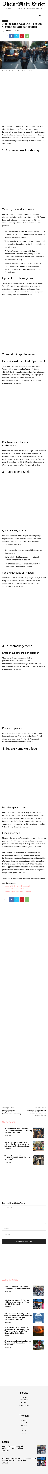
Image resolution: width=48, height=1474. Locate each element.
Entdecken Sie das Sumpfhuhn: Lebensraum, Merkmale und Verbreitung (11, 1112)
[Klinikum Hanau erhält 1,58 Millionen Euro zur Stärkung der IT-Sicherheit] (38, 1304)
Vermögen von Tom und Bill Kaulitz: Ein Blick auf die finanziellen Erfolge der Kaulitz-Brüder (36, 1113)
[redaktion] (3, 31)
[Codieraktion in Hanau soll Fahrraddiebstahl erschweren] (38, 1291)
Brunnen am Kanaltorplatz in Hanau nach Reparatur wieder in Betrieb (17, 1343)
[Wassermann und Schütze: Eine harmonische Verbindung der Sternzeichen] (38, 1133)
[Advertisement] (24, 99)
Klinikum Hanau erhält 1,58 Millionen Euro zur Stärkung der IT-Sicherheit (17, 1302)
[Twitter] (16, 36)
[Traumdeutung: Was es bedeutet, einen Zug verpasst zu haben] (38, 1160)
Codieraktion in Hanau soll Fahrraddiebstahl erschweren (17, 1288)
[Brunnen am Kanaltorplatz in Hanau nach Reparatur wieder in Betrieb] (38, 1345)
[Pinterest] (22, 36)
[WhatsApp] (27, 36)
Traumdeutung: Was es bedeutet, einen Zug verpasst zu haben (17, 1158)
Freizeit (5, 21)
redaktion (8, 31)
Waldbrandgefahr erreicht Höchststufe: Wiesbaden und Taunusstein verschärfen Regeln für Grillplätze (17, 1330)
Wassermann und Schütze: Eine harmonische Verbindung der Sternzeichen (18, 1131)
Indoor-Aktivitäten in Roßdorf (16, 889)
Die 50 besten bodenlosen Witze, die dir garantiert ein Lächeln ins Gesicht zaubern (16, 1144)
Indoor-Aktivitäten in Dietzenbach (18, 892)
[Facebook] (11, 36)
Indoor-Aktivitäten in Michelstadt (17, 886)
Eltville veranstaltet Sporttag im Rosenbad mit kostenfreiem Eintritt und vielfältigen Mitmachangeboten (18, 1317)
